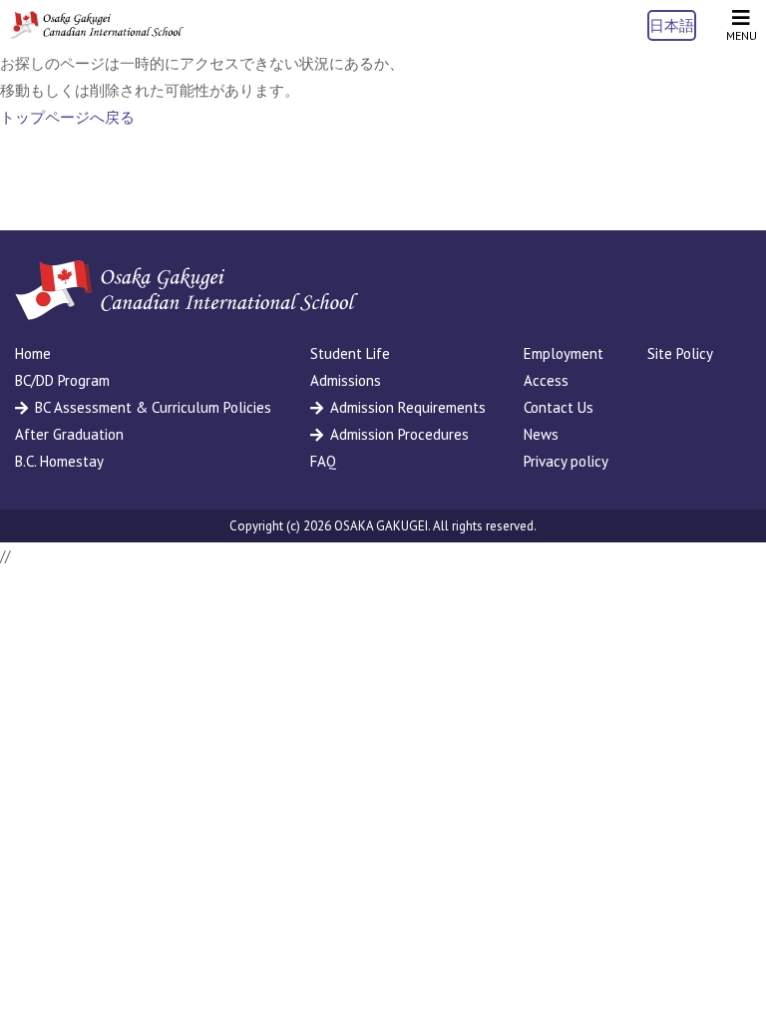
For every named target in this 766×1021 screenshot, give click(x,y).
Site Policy (680, 353)
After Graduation (69, 434)
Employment (563, 353)
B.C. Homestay (59, 461)
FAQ (323, 461)
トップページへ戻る (67, 117)
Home (33, 353)
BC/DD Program (62, 380)
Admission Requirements (408, 407)
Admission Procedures (399, 434)
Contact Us (558, 407)
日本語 (671, 25)
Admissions (345, 380)
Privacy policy (566, 461)
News (541, 434)
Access (546, 380)
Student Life (350, 353)
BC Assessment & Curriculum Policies (153, 407)
